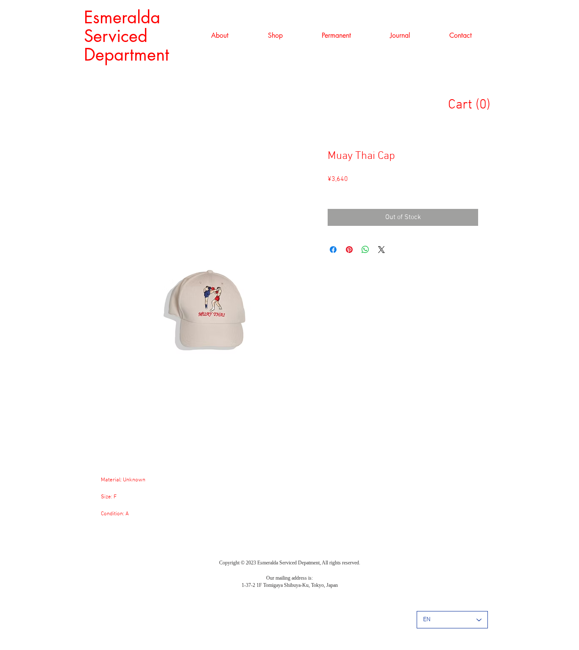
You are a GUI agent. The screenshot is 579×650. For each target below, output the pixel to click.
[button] (275, 35)
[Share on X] (381, 249)
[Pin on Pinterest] (349, 249)
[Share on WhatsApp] (365, 249)
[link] (473, 104)
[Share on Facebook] (333, 249)
